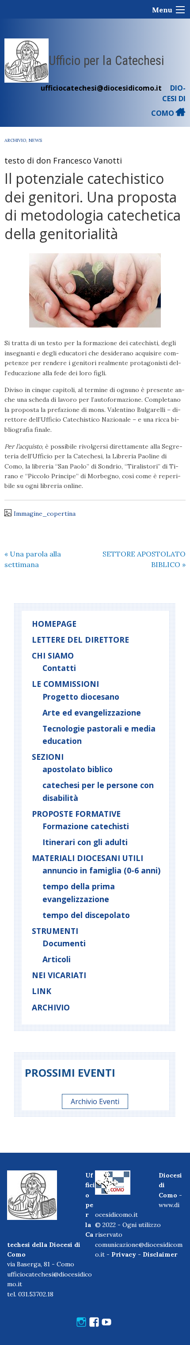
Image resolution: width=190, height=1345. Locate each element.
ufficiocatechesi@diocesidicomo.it (101, 88)
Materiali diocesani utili (87, 858)
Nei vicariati (59, 975)
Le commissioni (65, 683)
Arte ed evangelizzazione (91, 712)
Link (41, 991)
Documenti (64, 943)
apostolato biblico (77, 769)
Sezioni (48, 756)
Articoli (56, 959)
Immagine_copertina (45, 514)
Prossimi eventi (70, 1072)
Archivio (15, 140)
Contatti (59, 668)
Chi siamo (53, 655)
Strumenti (55, 931)
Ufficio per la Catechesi (106, 60)
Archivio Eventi (95, 1101)
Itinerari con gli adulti (85, 842)
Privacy (123, 1254)
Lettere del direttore (80, 639)
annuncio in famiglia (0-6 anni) (101, 870)
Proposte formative (76, 813)
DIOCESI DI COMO (168, 100)
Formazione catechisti (85, 826)
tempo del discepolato (86, 915)
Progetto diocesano (80, 696)
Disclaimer (160, 1254)
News (35, 140)
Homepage (54, 623)
